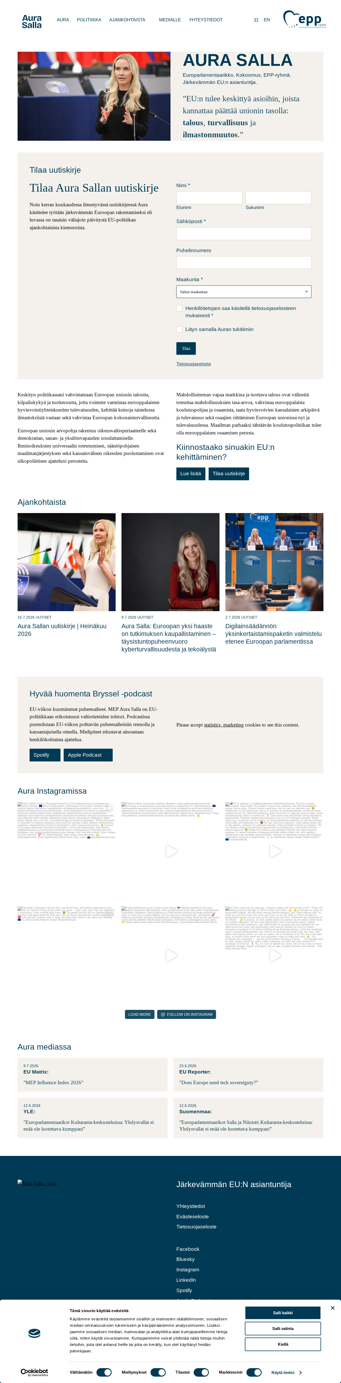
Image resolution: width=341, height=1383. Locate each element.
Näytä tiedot (282, 1372)
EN (267, 19)
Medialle (170, 19)
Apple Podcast (85, 755)
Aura (63, 19)
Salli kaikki (283, 1313)
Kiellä (283, 1344)
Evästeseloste (192, 1216)
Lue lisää (190, 473)
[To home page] (32, 22)
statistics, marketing (224, 725)
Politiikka (89, 19)
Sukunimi (255, 207)
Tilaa (186, 348)
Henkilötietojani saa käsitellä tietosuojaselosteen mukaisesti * (240, 311)
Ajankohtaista (127, 19)
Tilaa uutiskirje (229, 473)
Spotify (41, 755)
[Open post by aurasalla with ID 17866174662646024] (67, 955)
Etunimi (183, 207)
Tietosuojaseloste (193, 363)
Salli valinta (283, 1328)
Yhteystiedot (206, 19)
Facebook (188, 1249)
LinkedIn (186, 1280)
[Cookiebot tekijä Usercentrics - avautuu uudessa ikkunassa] (34, 1373)
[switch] (158, 1372)
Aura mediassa (46, 1047)
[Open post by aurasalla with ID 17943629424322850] (67, 851)
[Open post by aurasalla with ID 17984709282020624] (274, 955)
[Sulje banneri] (333, 1308)
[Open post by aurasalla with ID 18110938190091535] (170, 851)
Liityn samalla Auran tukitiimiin (219, 329)
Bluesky (185, 1259)
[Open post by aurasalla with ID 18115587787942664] (274, 851)
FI (256, 19)
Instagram (187, 1269)
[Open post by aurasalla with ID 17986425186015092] (170, 955)
